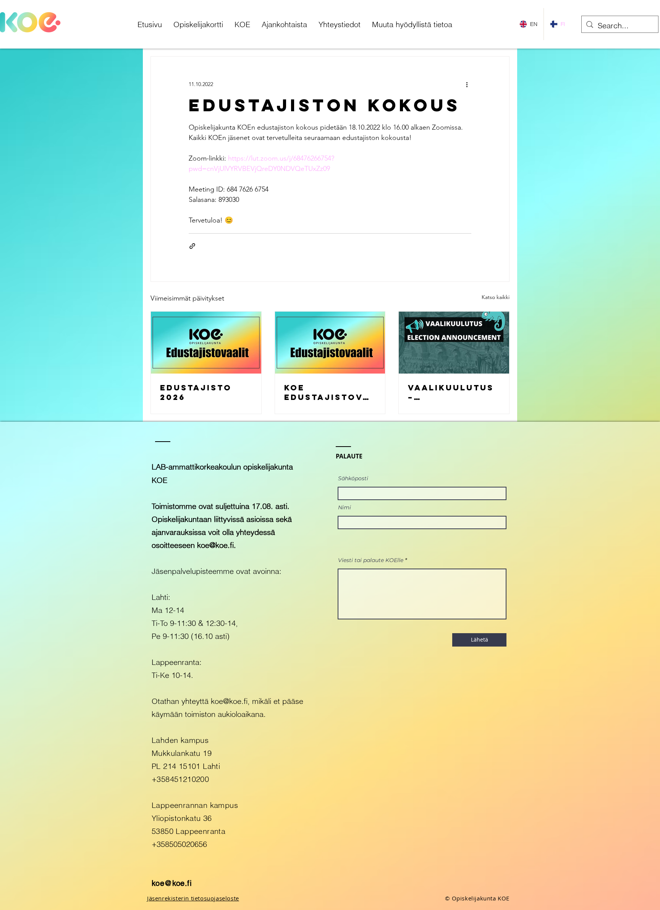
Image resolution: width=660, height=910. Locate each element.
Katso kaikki (496, 297)
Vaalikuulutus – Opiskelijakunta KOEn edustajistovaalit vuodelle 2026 (453, 392)
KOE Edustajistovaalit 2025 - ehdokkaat (326, 392)
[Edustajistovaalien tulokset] (206, 343)
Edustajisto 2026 (196, 392)
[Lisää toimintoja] (466, 84)
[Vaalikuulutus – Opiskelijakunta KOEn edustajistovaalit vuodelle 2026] (454, 343)
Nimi (344, 507)
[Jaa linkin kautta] (192, 246)
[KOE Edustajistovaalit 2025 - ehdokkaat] (330, 343)
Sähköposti (353, 478)
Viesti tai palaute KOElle (370, 560)
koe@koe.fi (215, 545)
